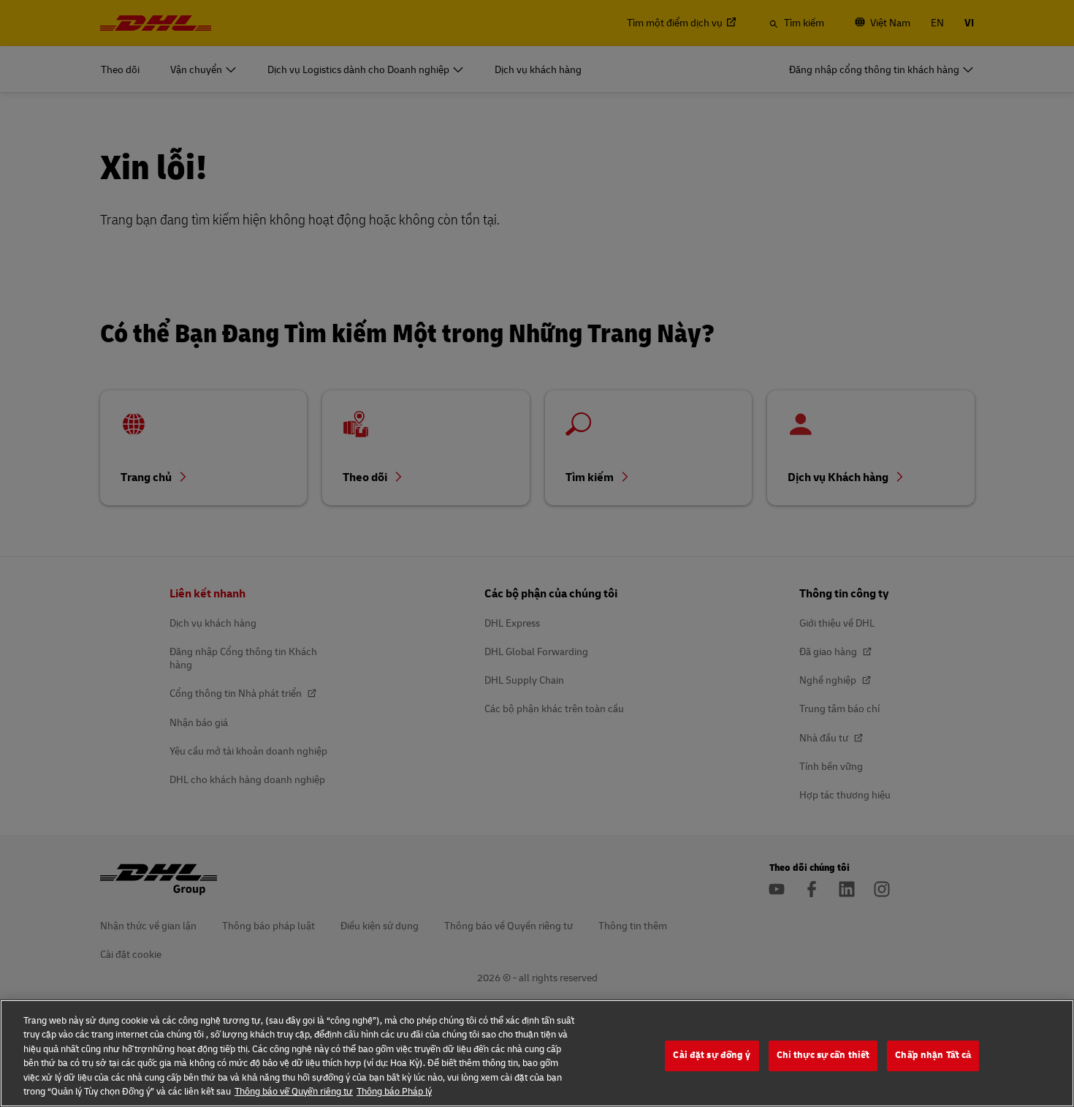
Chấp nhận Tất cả (933, 1056)
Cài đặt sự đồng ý (711, 1056)
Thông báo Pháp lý (394, 1091)
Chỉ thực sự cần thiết (823, 1056)
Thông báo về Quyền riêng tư (294, 1091)
